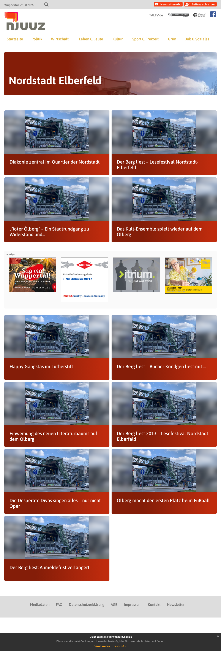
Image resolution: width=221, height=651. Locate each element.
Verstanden (102, 646)
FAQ (59, 604)
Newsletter (176, 604)
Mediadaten (39, 604)
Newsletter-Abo (171, 4)
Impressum (132, 604)
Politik (37, 39)
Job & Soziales (197, 39)
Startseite (15, 39)
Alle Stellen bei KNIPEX (77, 278)
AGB (114, 604)
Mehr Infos (120, 646)
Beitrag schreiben (204, 4)
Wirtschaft (60, 39)
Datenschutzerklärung (86, 604)
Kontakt (154, 604)
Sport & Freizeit (145, 39)
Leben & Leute (91, 39)
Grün (172, 39)
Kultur (117, 39)
